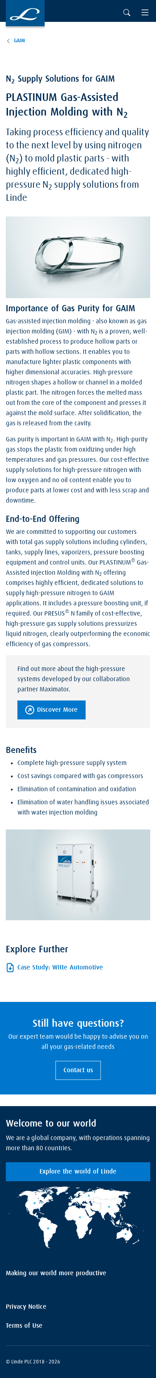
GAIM (19, 40)
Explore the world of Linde (78, 1171)
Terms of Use (24, 1326)
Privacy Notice (26, 1307)
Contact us (78, 1070)
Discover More (57, 710)
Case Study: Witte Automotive (60, 967)
